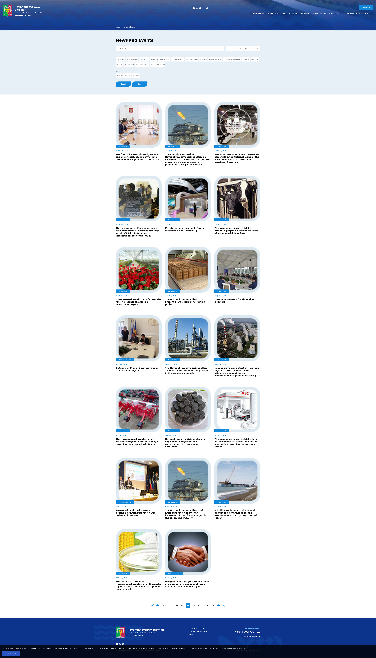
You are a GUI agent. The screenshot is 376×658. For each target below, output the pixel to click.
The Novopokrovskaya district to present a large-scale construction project (185, 302)
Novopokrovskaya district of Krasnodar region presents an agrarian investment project (138, 302)
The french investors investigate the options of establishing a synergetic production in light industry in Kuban (137, 157)
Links (191, 634)
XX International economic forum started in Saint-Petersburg (184, 229)
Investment (120, 59)
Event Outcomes (192, 59)
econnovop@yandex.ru (250, 636)
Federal (119, 75)
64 (182, 606)
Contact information (357, 14)
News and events (258, 14)
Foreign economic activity (160, 59)
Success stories (337, 14)
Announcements (177, 59)
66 (194, 606)
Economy (203, 59)
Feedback (366, 8)
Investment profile (277, 14)
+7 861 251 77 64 (246, 632)
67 (199, 606)
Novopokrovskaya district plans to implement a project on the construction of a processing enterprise (185, 443)
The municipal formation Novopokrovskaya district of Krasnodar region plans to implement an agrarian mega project (138, 585)
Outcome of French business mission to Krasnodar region (137, 369)
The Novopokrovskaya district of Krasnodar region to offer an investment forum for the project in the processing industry (186, 514)
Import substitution (158, 64)
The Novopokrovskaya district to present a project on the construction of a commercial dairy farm (236, 231)
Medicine (254, 59)
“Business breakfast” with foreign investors (234, 300)
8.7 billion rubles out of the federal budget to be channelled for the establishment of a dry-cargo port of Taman (235, 514)
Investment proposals (300, 14)
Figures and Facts (215, 59)
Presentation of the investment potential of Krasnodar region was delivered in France (135, 513)
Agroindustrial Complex (232, 59)
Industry (246, 59)
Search (123, 84)
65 (188, 606)
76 (213, 606)
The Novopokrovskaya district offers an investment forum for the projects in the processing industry (186, 370)
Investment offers (197, 629)
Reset (140, 84)
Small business (132, 59)
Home (118, 27)
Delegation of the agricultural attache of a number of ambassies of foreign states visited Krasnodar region (187, 584)
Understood (11, 653)
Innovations (144, 59)
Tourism (119, 64)
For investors (320, 14)
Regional (127, 75)
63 (177, 606)
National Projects (142, 64)
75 (207, 606)
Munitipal (136, 75)
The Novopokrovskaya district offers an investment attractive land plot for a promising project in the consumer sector (236, 443)
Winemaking (129, 64)
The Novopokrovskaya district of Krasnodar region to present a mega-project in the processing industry (137, 441)
